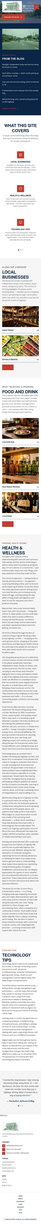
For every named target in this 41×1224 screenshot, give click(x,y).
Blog (20, 1212)
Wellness (3, 1115)
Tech (20, 1210)
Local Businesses (8, 1162)
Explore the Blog (13, 17)
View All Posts (10, 108)
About (4, 1182)
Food (21, 1204)
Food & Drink (7, 1165)
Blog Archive (6, 1185)
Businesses (20, 1201)
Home (4, 1179)
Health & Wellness (9, 1168)
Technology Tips (8, 1171)
